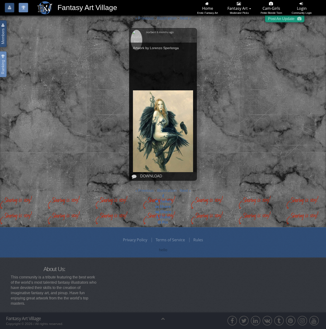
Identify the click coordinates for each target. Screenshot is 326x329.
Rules (198, 239)
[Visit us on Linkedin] (255, 320)
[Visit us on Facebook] (232, 320)
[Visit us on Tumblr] (279, 320)
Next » (185, 18)
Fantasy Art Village (23, 318)
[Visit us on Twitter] (244, 320)
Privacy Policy (135, 239)
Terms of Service (170, 239)
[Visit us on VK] (267, 320)
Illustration (167, 18)
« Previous (144, 18)
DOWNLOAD (151, 176)
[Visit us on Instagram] (302, 320)
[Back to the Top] (163, 318)
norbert (151, 32)
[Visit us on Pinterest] (290, 320)
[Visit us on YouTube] (314, 320)
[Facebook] (163, 196)
